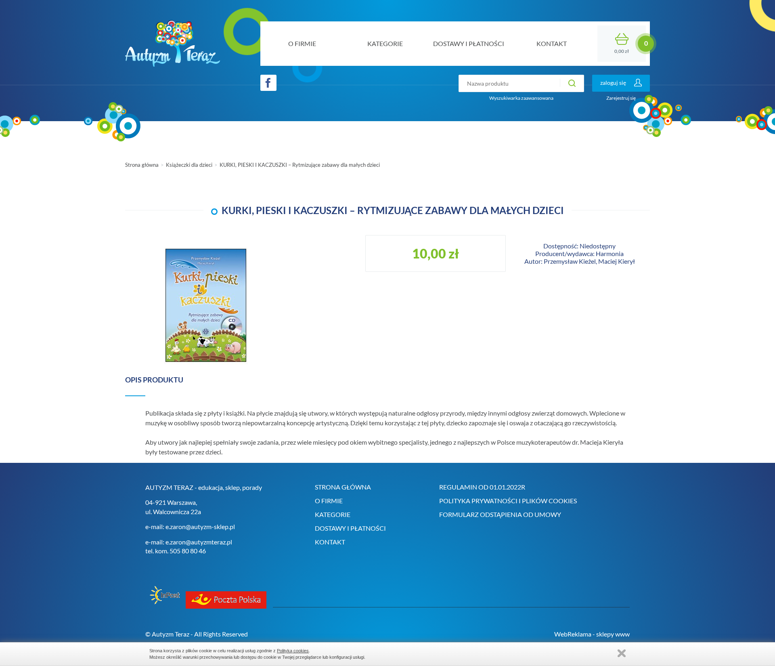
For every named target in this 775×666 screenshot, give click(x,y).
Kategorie (332, 514)
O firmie (329, 500)
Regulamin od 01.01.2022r (482, 487)
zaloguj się (613, 82)
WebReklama (572, 634)
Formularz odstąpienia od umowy (500, 514)
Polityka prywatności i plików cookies (508, 500)
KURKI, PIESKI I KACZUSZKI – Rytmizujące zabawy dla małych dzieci (300, 165)
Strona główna (142, 165)
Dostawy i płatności (350, 528)
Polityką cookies (293, 650)
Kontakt (330, 542)
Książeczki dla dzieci (189, 165)
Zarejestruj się (621, 98)
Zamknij (622, 653)
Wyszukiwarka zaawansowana (521, 98)
